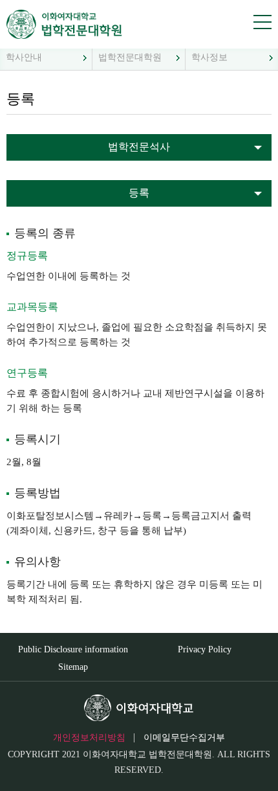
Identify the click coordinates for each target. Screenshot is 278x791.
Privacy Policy (204, 649)
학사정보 (209, 57)
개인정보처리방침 (89, 737)
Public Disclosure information (73, 649)
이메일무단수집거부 (184, 737)
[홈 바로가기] (59, 24)
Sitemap (73, 667)
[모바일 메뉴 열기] (262, 22)
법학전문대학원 (130, 57)
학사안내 (24, 57)
